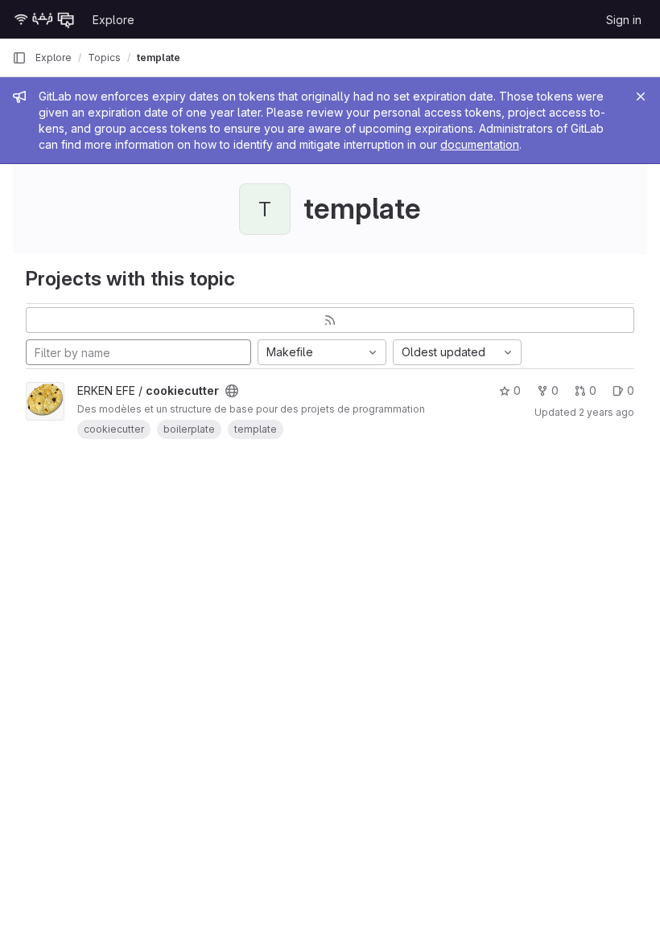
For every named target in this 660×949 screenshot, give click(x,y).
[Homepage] (44, 19)
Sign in (623, 20)
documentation (479, 144)
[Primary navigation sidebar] (19, 58)
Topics (104, 57)
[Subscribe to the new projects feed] (330, 320)
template (158, 57)
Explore (113, 20)
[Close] (640, 96)
